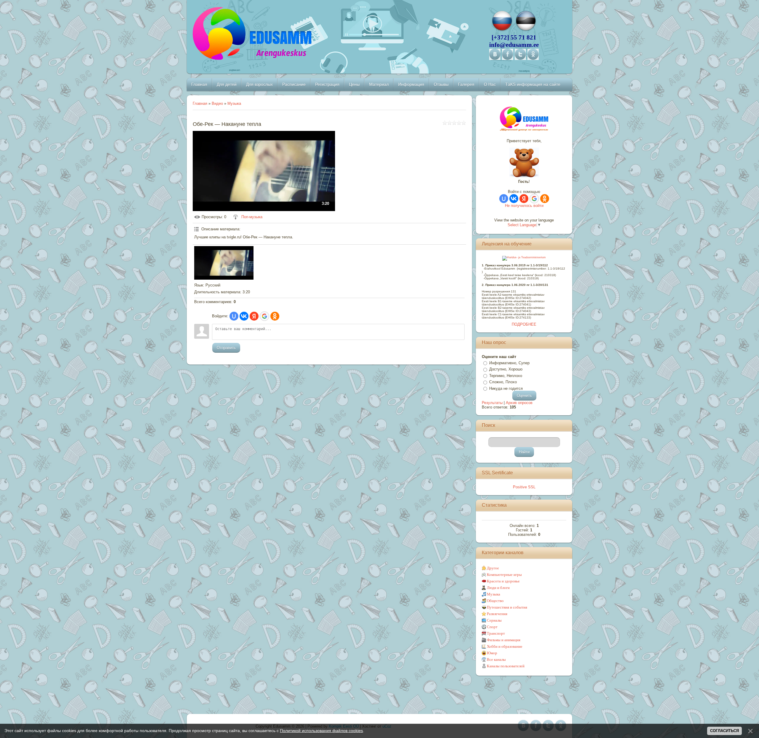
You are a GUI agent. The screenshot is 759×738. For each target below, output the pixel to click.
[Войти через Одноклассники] (274, 316)
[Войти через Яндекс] (254, 316)
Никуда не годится (506, 388)
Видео (217, 103)
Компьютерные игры (504, 574)
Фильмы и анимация (503, 640)
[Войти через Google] (264, 316)
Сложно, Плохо (503, 382)
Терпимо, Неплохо (505, 375)
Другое (493, 568)
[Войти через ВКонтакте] (244, 316)
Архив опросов (519, 402)
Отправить (226, 348)
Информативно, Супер (509, 363)
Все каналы (496, 659)
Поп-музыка (251, 217)
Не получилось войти (524, 205)
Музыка (234, 103)
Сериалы (494, 620)
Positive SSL (524, 487)
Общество (495, 600)
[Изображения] (223, 262)
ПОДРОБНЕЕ (524, 324)
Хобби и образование (504, 646)
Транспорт (496, 633)
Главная (200, 103)
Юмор (492, 653)
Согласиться (724, 731)
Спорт (492, 627)
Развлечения (497, 614)
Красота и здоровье (503, 581)
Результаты (492, 402)
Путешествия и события (507, 607)
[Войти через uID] (233, 316)
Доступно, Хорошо (505, 369)
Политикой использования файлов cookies (321, 730)
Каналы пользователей (505, 666)
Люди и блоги (498, 587)
